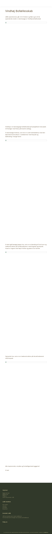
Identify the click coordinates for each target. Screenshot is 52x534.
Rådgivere (5, 496)
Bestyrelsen (5, 509)
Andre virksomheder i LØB (8, 497)
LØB (13, 3)
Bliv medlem (5, 504)
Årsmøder (5, 507)
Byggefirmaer (5, 494)
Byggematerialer (6, 493)
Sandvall (46, 532)
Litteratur (5, 506)
